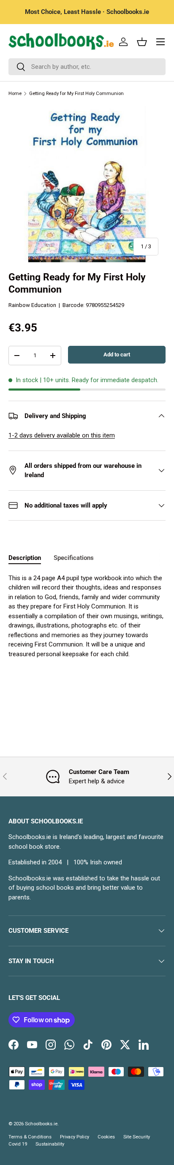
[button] (142, 42)
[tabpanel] (87, 616)
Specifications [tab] (74, 558)
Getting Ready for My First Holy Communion (76, 93)
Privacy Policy (74, 1137)
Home (15, 93)
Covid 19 (17, 1144)
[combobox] (87, 66)
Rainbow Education (32, 305)
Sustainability (49, 1144)
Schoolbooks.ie (41, 1124)
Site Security (136, 1137)
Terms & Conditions (30, 1137)
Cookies (106, 1137)
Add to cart (116, 354)
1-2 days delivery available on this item (61, 435)
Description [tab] (24, 558)
